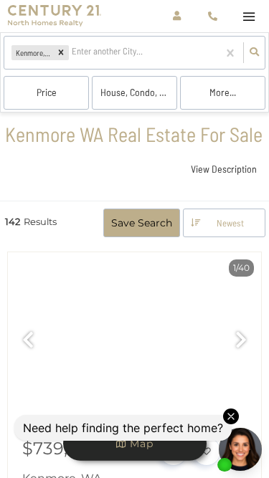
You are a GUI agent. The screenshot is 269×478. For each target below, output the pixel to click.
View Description (224, 169)
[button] (61, 53)
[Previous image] (28, 341)
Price (47, 92)
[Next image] (241, 341)
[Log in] (177, 16)
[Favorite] (206, 451)
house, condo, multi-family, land (138, 92)
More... (222, 92)
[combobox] (73, 52)
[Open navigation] (248, 17)
